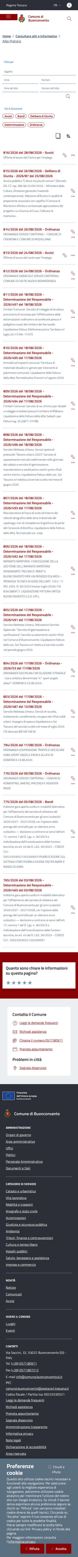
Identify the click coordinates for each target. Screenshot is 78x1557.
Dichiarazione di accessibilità (26, 1446)
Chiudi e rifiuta (61, 1469)
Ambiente (13, 1231)
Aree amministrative (20, 1141)
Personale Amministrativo (24, 1161)
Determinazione (14, 124)
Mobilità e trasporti (19, 1204)
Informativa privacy (19, 1433)
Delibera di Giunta (41, 116)
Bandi (21, 116)
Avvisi (8, 116)
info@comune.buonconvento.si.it (39, 1376)
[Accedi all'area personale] (69, 5)
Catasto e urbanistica (21, 1191)
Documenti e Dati (18, 1168)
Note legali (13, 1440)
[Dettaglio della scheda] (71, 155)
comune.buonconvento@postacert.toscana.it (37, 1388)
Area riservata (16, 1453)
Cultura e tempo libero (21, 1244)
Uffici (9, 1148)
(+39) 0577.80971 (24, 1363)
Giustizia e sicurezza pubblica (26, 1224)
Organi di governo (18, 1134)
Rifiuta (37, 1548)
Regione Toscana (16, 5)
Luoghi (10, 1323)
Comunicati (14, 1294)
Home (6, 36)
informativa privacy (21, 1541)
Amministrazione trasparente (26, 1426)
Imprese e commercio (21, 1264)
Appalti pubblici (16, 1251)
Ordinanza (36, 124)
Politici (10, 1154)
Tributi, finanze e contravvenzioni (29, 1237)
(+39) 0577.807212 (25, 1370)
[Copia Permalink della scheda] (63, 155)
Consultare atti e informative (36, 36)
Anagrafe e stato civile (21, 1211)
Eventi (10, 1330)
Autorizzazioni (16, 1217)
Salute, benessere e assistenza (27, 1257)
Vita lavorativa (16, 1197)
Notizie (11, 1287)
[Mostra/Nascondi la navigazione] (8, 16)
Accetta (63, 1548)
